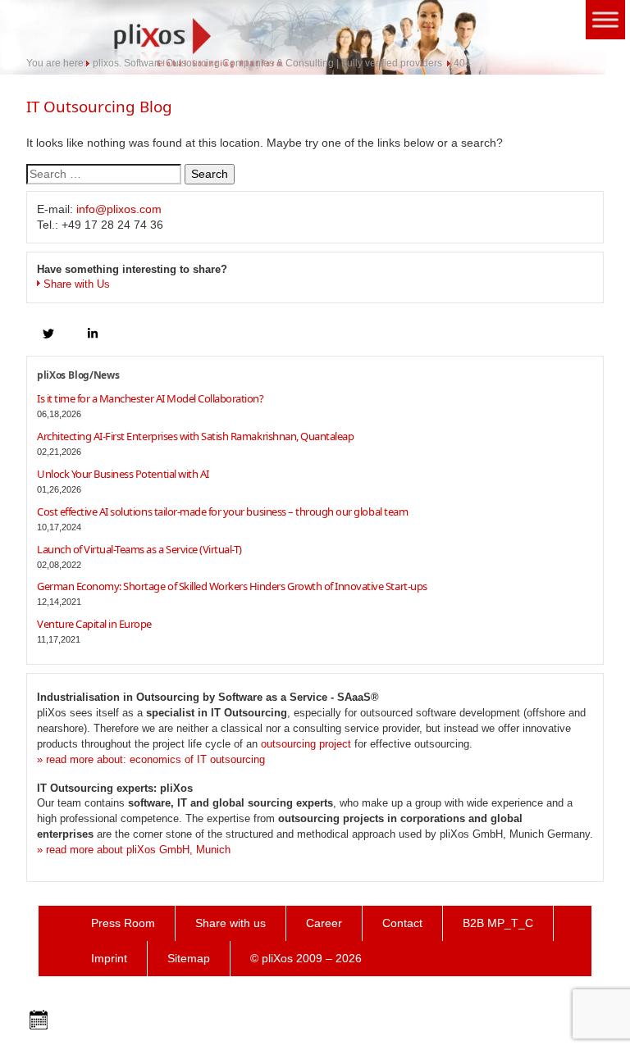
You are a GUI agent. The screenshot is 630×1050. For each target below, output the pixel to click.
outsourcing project (306, 744)
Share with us (230, 923)
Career (324, 923)
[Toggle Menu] (605, 19)
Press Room (123, 923)
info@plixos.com (119, 209)
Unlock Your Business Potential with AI (123, 473)
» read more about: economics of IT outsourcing (151, 759)
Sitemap (188, 958)
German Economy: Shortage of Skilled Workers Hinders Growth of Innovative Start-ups (232, 586)
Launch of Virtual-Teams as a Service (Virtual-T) (139, 549)
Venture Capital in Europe (94, 623)
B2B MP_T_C (498, 923)
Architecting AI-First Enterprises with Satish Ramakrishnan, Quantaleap (195, 436)
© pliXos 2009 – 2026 (306, 958)
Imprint (109, 958)
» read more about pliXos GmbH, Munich (134, 849)
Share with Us (76, 284)
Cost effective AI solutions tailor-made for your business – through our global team (222, 511)
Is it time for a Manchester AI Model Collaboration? (150, 398)
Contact (402, 923)
